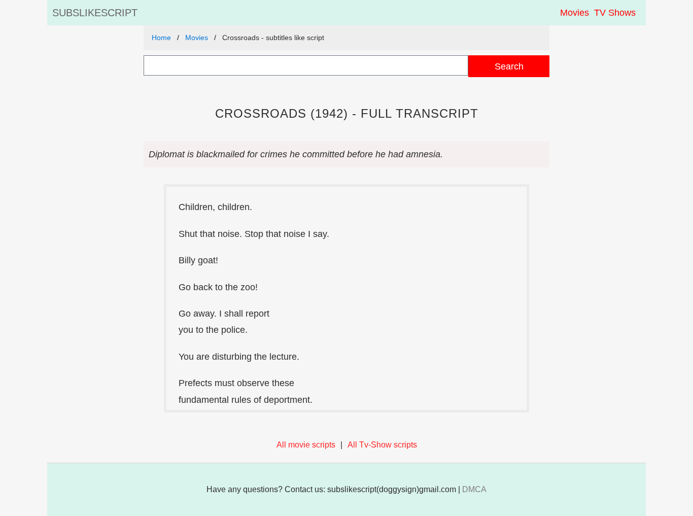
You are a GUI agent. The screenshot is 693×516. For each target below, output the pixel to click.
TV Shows (615, 13)
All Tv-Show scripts (382, 444)
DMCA (474, 489)
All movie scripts (305, 444)
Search (509, 66)
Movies (574, 13)
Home (161, 37)
